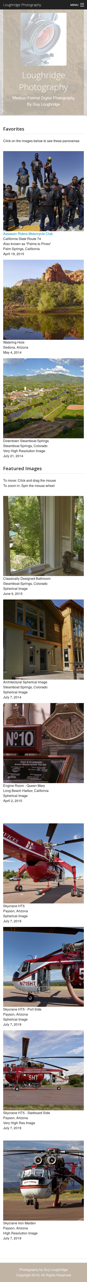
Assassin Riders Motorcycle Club (28, 233)
